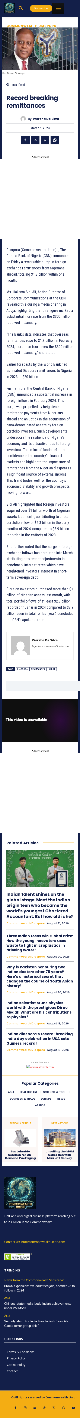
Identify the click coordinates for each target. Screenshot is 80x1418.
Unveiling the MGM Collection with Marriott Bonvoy (59, 1155)
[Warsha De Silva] (24, 118)
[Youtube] (73, 1408)
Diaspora (22, 669)
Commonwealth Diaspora (31, 25)
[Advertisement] (40, 199)
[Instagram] (25, 1408)
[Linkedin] (34, 1408)
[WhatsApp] (55, 140)
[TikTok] (44, 1408)
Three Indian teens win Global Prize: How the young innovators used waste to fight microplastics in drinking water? (39, 943)
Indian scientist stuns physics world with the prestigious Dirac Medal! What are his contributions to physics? (39, 1010)
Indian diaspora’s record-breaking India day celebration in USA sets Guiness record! (39, 1038)
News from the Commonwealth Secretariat (34, 1280)
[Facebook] (25, 140)
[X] (35, 140)
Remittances (38, 669)
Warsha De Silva (46, 119)
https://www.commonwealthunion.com (50, 646)
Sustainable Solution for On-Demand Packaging (20, 1155)
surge (51, 669)
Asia (7, 1298)
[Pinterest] (45, 140)
